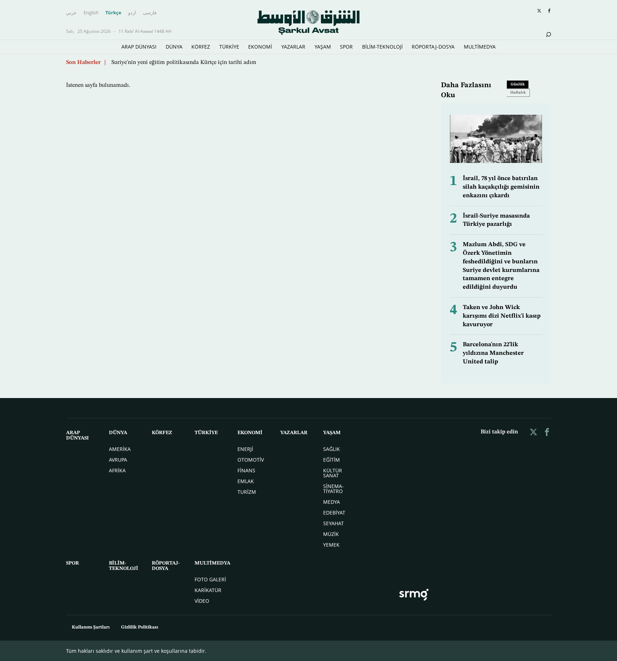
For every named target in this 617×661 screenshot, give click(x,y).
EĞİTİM (331, 459)
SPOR (346, 46)
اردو (132, 12)
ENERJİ (245, 449)
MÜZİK (331, 534)
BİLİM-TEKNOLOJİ (382, 46)
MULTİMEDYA (480, 46)
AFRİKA (117, 470)
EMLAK (245, 481)
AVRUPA (118, 459)
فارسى (149, 12)
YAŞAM (323, 46)
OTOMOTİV (250, 459)
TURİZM (246, 491)
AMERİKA (120, 449)
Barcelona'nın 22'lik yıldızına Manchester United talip (493, 353)
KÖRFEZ (200, 46)
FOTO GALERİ (210, 579)
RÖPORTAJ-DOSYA (433, 46)
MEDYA (331, 501)
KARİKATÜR (208, 590)
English (91, 12)
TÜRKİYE (229, 46)
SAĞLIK (331, 449)
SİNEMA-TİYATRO (333, 488)
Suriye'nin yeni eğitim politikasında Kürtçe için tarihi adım (183, 62)
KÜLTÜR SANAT (332, 473)
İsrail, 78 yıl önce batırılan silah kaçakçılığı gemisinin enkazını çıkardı (501, 187)
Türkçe (113, 12)
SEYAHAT (333, 523)
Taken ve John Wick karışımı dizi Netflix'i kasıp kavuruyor (502, 316)
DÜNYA (174, 46)
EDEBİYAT (334, 512)
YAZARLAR (293, 46)
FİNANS (246, 470)
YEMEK (331, 544)
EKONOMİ (260, 46)
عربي (71, 12)
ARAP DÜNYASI (138, 46)
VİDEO (202, 600)
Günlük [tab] (518, 84)
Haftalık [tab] (518, 93)
